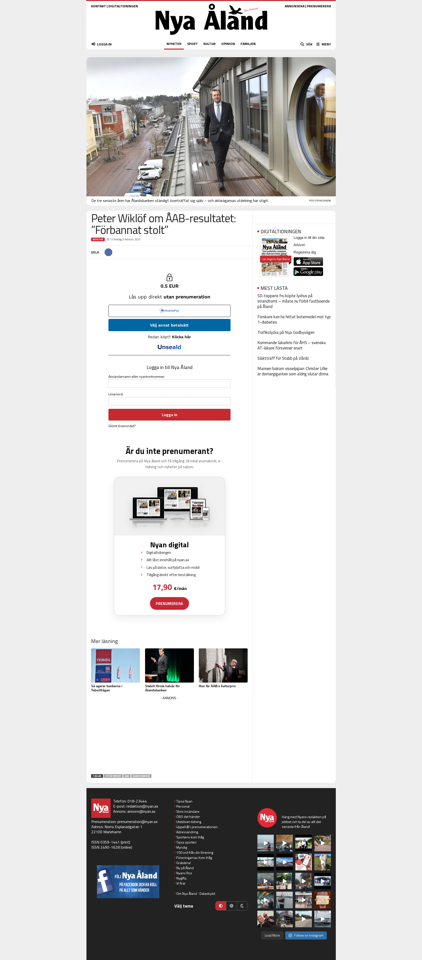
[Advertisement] (169, 735)
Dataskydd (207, 893)
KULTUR (209, 43)
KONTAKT (98, 6)
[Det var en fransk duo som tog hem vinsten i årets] (265, 862)
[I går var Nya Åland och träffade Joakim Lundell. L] (265, 919)
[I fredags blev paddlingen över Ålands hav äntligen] (265, 843)
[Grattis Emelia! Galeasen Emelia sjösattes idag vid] (284, 900)
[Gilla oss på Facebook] (128, 881)
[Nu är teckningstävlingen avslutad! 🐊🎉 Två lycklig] (322, 900)
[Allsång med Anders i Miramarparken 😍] (322, 881)
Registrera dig (305, 252)
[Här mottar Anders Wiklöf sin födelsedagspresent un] (265, 900)
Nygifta (181, 878)
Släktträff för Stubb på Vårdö (283, 358)
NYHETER (174, 43)
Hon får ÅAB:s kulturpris (217, 686)
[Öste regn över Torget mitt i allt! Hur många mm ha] (303, 900)
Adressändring (187, 831)
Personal (183, 806)
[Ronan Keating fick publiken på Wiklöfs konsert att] (303, 881)
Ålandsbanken (141, 776)
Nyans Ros (184, 873)
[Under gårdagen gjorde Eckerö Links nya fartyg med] (284, 862)
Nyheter (98, 239)
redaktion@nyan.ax (142, 806)
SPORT (192, 43)
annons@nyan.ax (141, 811)
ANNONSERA (295, 6)
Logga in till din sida (309, 237)
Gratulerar (183, 862)
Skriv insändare (187, 811)
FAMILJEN (248, 43)
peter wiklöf (113, 776)
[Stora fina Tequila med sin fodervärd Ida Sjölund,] (322, 862)
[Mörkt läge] (242, 905)
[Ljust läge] (231, 905)
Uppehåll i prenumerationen (197, 826)
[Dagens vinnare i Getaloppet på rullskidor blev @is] (303, 919)
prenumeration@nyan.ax (137, 821)
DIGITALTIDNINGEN (123, 6)
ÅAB (127, 776)
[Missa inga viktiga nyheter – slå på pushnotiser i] (303, 862)
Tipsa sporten (186, 842)
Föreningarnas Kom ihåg (194, 857)
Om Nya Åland (186, 893)
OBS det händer (188, 816)
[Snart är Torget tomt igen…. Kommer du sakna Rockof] (284, 881)
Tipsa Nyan (184, 801)
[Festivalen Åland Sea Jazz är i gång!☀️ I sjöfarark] (284, 843)
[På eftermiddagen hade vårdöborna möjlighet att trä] (303, 843)
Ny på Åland (185, 867)
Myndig (181, 847)
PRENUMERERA (319, 6)
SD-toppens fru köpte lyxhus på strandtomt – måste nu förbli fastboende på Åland (293, 301)
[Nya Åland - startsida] (211, 36)
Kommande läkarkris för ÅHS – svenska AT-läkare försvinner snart (291, 345)
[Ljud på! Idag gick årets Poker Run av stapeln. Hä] (322, 919)
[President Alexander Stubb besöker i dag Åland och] (322, 843)
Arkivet (299, 245)
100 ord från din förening (194, 852)
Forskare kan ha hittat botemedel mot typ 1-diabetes (294, 319)
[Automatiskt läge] (220, 905)
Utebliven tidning (188, 821)
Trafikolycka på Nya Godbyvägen (286, 332)
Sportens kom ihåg (190, 837)
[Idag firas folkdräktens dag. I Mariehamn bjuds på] (265, 881)
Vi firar (181, 883)
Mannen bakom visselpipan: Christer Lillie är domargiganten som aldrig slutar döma (292, 371)
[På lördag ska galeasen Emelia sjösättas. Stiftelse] (284, 919)
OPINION (228, 43)
